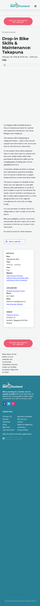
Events (20, 422)
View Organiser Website (14, 304)
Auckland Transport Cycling (15, 291)
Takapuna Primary (12, 315)
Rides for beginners (24, 424)
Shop (5, 424)
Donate (6, 419)
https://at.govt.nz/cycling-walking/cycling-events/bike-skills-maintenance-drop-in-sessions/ (17, 278)
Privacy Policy (22, 430)
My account (22, 419)
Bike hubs (6, 427)
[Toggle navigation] (36, 6)
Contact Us (7, 416)
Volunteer (6, 422)
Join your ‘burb (8, 430)
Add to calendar (15, 241)
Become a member (24, 416)
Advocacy (21, 427)
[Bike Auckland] (20, 5)
